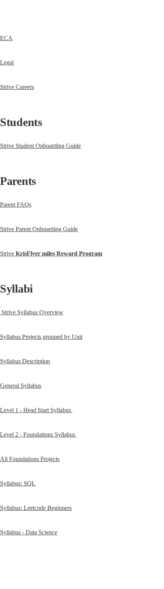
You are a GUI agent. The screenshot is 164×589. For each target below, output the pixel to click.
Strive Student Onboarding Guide (40, 145)
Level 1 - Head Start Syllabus (36, 410)
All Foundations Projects (29, 459)
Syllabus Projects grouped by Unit (41, 336)
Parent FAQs (15, 204)
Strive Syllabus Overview (31, 312)
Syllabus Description (25, 361)
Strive (51, 253)
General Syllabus (20, 385)
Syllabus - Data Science (28, 532)
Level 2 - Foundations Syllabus (38, 434)
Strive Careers (17, 87)
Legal (7, 62)
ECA (6, 38)
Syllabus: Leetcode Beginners (36, 508)
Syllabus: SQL (17, 483)
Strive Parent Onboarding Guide (39, 229)
